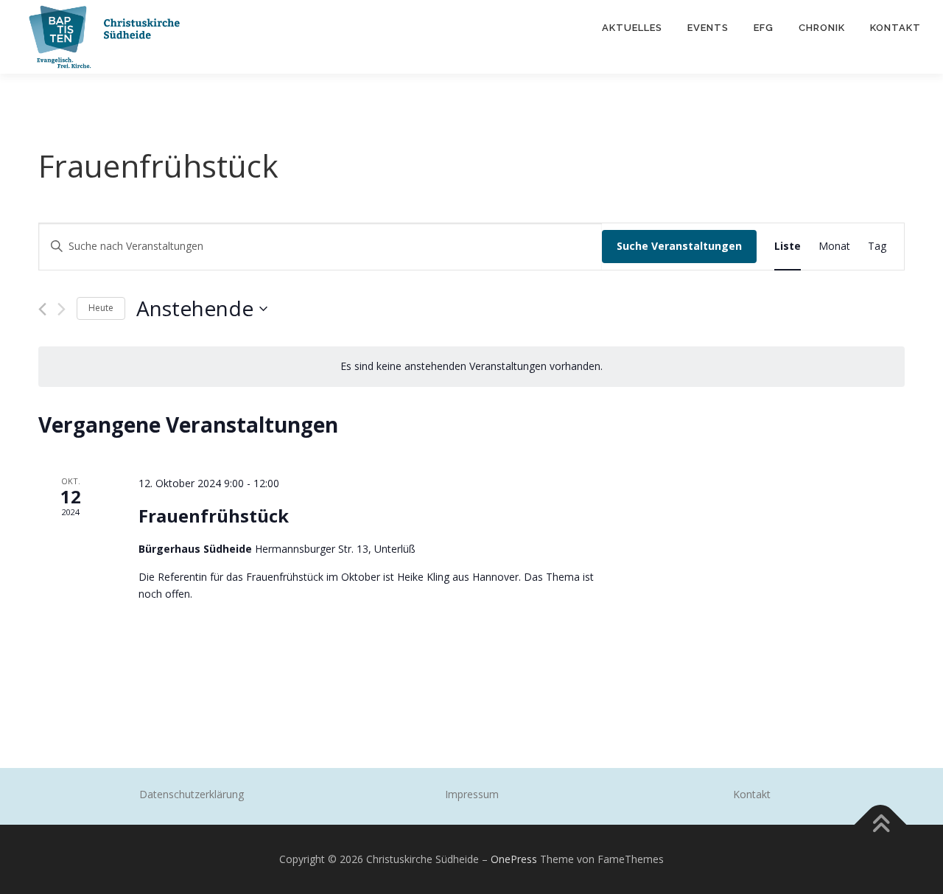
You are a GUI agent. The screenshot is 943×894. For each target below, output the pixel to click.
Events (708, 27)
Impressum (472, 794)
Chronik (822, 27)
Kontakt (895, 27)
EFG (764, 27)
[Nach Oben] (881, 825)
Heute (100, 307)
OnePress (514, 859)
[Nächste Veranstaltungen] (61, 309)
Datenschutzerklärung (191, 794)
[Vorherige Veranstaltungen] (42, 309)
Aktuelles (632, 27)
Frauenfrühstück (214, 515)
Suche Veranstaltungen (679, 246)
